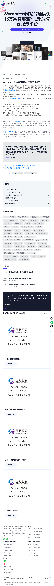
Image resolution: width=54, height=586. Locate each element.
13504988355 (51, 318)
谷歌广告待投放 (7, 555)
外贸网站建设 (45, 217)
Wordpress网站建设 (9, 547)
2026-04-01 (14, 274)
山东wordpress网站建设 (10, 569)
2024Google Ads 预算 (27, 227)
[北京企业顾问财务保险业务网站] (19, 437)
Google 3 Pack (42, 243)
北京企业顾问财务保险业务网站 (13, 195)
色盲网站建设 (7, 246)
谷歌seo (6, 227)
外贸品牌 (22, 220)
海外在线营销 (18, 223)
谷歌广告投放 (18, 243)
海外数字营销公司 (30, 243)
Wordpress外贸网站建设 (13, 99)
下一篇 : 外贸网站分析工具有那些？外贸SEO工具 (16, 168)
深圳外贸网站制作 (10, 132)
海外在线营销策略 (38, 230)
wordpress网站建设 (9, 217)
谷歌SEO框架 (7, 230)
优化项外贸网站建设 (9, 544)
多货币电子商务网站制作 (38, 256)
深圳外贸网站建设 (10, 90)
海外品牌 (27, 223)
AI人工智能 (7, 249)
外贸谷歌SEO (18, 233)
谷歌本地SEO (7, 236)
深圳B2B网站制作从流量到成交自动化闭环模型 (22, 284)
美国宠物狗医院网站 (10, 198)
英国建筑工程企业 (10, 203)
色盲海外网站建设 (24, 259)
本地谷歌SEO (29, 233)
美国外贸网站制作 (21, 578)
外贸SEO (37, 249)
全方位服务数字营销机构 (10, 256)
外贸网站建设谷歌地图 (34, 537)
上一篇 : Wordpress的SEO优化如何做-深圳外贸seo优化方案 (19, 165)
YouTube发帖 (31, 253)
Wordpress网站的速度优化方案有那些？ (22, 82)
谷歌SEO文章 (26, 230)
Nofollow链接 (28, 249)
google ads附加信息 (41, 240)
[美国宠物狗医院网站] (19, 488)
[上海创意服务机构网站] (19, 336)
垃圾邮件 (38, 227)
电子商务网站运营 (19, 246)
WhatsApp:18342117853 (11, 561)
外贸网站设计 (7, 223)
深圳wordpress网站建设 (10, 220)
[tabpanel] (27, 300)
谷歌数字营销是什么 (44, 246)
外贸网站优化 (19, 121)
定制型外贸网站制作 (34, 544)
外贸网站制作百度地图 (34, 534)
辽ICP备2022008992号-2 (8, 584)
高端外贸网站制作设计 (34, 547)
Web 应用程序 (31, 246)
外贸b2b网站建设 (8, 550)
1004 (29, 79)
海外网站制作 (7, 553)
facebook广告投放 (33, 555)
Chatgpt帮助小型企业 (10, 259)
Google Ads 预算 (33, 220)
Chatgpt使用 (7, 243)
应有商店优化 (7, 233)
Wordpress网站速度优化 (30, 173)
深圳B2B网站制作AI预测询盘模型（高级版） (21, 272)
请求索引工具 (18, 236)
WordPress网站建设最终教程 (12, 240)
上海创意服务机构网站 (11, 189)
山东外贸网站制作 (8, 566)
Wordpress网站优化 (17, 173)
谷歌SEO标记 (44, 220)
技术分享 (28, 32)
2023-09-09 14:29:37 (18, 79)
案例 (6, 356)
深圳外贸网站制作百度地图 (35, 529)
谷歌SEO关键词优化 (41, 233)
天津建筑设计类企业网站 (11, 200)
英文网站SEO (17, 249)
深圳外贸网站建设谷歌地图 (35, 531)
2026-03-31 (14, 286)
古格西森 (6, 79)
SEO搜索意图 (24, 256)
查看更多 (45, 313)
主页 (24, 32)
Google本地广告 (29, 236)
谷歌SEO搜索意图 (28, 240)
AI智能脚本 (15, 227)
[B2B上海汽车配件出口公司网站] (19, 387)
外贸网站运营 (20, 253)
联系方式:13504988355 (11, 564)
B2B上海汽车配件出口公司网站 (13, 192)
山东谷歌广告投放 (8, 572)
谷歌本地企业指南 (9, 253)
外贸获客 (17, 230)
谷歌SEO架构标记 (38, 223)
